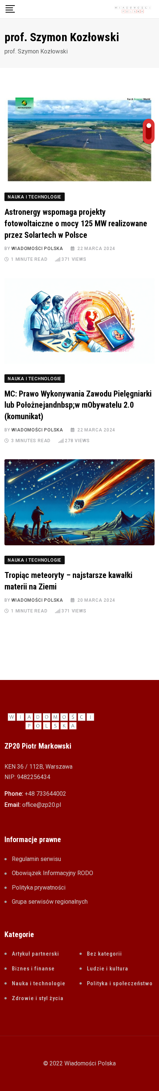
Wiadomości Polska (37, 248)
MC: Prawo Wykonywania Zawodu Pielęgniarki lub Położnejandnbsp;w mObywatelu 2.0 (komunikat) (78, 405)
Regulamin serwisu (36, 858)
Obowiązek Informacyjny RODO (52, 873)
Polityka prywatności (38, 887)
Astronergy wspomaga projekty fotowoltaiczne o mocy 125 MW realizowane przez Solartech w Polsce (75, 223)
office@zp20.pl (41, 804)
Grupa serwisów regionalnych (50, 901)
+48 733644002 (45, 793)
